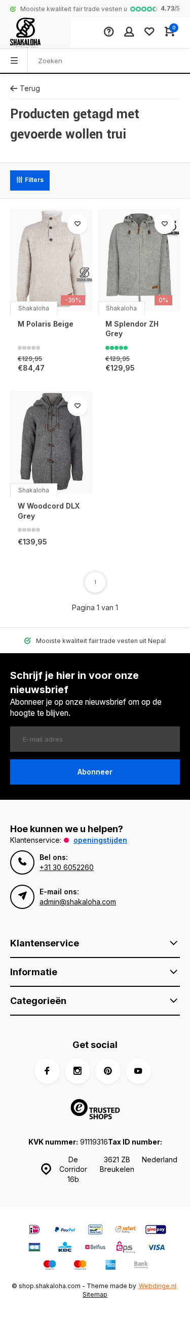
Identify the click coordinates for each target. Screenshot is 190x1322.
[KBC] (65, 1248)
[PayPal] (65, 1231)
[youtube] (138, 1071)
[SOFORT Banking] (125, 1231)
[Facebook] (47, 1071)
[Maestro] (49, 1266)
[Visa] (156, 1248)
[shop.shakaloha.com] (35, 33)
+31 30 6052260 (67, 867)
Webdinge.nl (157, 1286)
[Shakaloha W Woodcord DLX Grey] (51, 442)
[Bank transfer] (141, 1266)
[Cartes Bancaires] (34, 1248)
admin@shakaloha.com (78, 901)
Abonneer (95, 771)
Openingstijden (100, 840)
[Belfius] (95, 1248)
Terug (30, 88)
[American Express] (110, 1266)
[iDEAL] (34, 1231)
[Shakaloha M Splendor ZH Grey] (139, 260)
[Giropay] (156, 1231)
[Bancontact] (95, 1231)
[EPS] (125, 1248)
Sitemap (95, 1294)
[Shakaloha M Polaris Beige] (51, 260)
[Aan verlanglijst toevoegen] (77, 224)
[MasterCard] (80, 1266)
